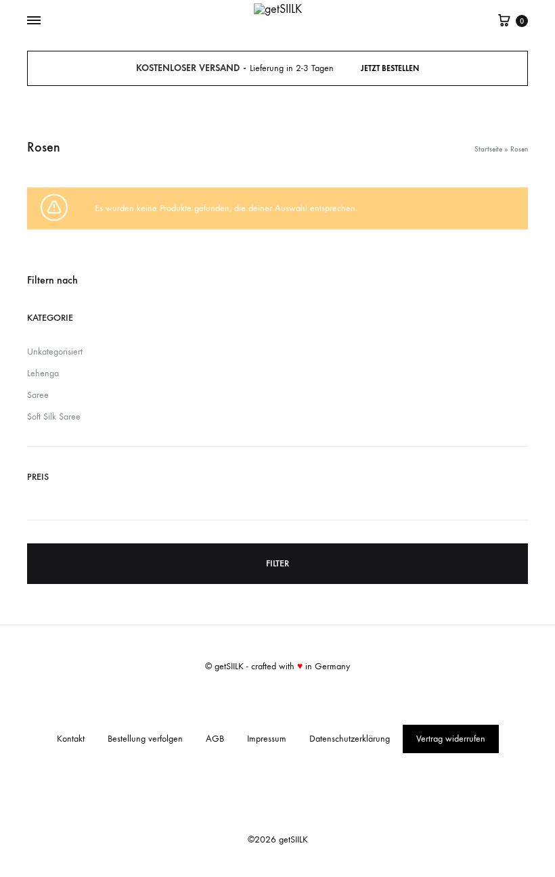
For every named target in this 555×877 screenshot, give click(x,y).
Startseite (488, 149)
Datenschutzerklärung (349, 738)
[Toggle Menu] (34, 21)
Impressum (266, 738)
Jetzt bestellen (390, 68)
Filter (277, 563)
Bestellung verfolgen (145, 738)
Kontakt (71, 738)
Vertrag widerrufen (450, 738)
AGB (215, 738)
